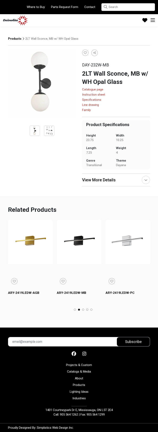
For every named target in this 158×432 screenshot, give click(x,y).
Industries (79, 398)
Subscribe (133, 341)
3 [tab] (83, 310)
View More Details (99, 179)
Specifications (91, 100)
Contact (89, 7)
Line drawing (90, 105)
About (79, 378)
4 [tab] (87, 310)
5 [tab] (91, 310)
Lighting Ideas (79, 392)
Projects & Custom (79, 365)
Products (14, 39)
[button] (105, 7)
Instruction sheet (93, 94)
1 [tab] (75, 310)
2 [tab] (79, 310)
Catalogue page (92, 89)
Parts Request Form (64, 7)
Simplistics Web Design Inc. (55, 428)
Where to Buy (36, 7)
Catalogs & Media (79, 371)
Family (86, 110)
